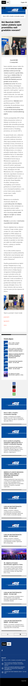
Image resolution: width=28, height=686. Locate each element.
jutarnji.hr (6, 317)
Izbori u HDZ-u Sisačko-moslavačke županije (13, 16)
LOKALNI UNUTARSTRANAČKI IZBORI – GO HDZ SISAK (15, 368)
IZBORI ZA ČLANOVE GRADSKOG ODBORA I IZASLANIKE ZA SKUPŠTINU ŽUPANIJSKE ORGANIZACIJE (16, 355)
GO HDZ (15, 60)
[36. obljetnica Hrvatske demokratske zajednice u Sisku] (6, 374)
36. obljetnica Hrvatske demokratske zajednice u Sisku (16, 374)
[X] (14, 387)
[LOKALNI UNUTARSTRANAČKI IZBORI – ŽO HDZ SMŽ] (6, 362)
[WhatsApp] (14, 394)
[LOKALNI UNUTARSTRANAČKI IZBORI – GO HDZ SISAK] (6, 368)
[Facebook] (14, 383)
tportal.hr (6, 321)
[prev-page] (3, 8)
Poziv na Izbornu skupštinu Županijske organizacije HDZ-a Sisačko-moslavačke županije (16, 350)
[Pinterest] (14, 390)
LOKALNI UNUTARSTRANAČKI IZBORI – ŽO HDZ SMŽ (15, 362)
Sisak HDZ (23, 681)
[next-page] (24, 8)
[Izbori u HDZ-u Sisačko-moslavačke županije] (13, 10)
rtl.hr (5, 325)
